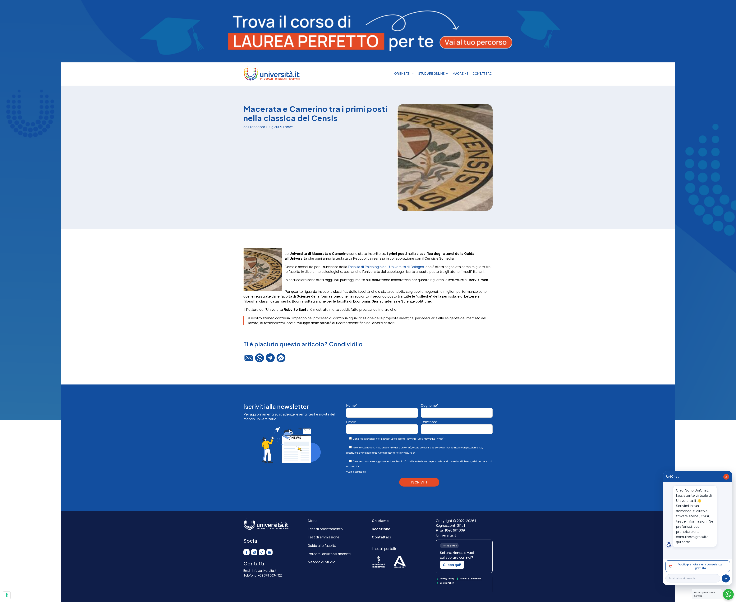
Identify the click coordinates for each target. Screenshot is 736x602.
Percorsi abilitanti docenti (329, 553)
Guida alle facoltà (322, 545)
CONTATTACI (482, 73)
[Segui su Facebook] (246, 552)
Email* (351, 422)
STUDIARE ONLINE (431, 73)
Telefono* (429, 422)
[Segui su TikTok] (262, 552)
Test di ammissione (323, 537)
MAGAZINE (460, 73)
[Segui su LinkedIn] (269, 552)
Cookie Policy (447, 583)
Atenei (313, 520)
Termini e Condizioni (470, 578)
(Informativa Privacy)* (433, 438)
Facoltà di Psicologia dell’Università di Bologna (386, 266)
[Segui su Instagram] (254, 552)
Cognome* (429, 405)
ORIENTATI (402, 73)
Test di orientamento (325, 529)
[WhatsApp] (259, 359)
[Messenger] (281, 359)
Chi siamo (380, 520)
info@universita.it (264, 570)
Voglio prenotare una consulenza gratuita (695, 566)
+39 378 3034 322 (270, 575)
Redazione (381, 529)
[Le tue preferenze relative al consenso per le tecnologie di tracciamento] (6, 595)
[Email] (248, 359)
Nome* (351, 405)
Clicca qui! (452, 564)
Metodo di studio (321, 562)
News (289, 126)
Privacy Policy (408, 452)
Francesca (256, 126)
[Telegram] (270, 359)
